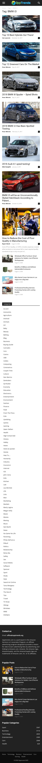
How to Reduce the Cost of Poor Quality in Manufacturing (18, 239)
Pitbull (5, 543)
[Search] (39, 3)
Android (6, 319)
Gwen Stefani (8, 429)
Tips (4, 595)
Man (5, 498)
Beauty (5, 332)
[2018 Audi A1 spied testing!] (21, 148)
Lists (5, 494)
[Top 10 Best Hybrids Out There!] (21, 23)
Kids (5, 478)
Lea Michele (7, 488)
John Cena (7, 475)
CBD (4, 358)
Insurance (7, 465)
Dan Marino (7, 377)
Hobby (5, 442)
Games (5, 423)
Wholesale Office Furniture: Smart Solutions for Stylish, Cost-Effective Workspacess (26, 258)
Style (5, 579)
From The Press (9, 413)
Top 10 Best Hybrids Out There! (17, 35)
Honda (5, 452)
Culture (6, 374)
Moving (6, 520)
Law (4, 485)
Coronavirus (7, 367)
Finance (6, 406)
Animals (6, 322)
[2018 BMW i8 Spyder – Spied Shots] (21, 82)
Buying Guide (8, 345)
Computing (7, 364)
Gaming (6, 426)
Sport (5, 572)
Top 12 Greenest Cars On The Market (20, 64)
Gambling (6, 419)
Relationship (7, 550)
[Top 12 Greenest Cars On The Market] (21, 52)
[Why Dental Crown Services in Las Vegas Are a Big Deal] (7, 280)
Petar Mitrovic (6, 67)
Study (5, 576)
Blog (5, 338)
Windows (6, 608)
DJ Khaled (6, 384)
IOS (4, 472)
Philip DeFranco (9, 540)
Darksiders (7, 380)
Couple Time (7, 371)
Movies (6, 517)
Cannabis (6, 348)
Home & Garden (9, 449)
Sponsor (6, 569)
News (5, 530)
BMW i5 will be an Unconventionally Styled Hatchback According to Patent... (20, 198)
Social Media (8, 563)
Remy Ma (6, 553)
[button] (3, 3)
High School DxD (9, 436)
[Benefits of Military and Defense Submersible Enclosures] (7, 269)
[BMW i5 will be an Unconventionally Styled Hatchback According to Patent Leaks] (21, 182)
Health (5, 432)
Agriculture (7, 315)
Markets (6, 504)
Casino (5, 354)
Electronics (7, 393)
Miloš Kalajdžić (6, 167)
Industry (6, 462)
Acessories (7, 312)
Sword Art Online (9, 582)
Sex (4, 559)
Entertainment (8, 397)
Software (6, 566)
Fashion (6, 403)
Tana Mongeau (8, 585)
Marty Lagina (8, 507)
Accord (5, 309)
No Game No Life (9, 533)
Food (5, 410)
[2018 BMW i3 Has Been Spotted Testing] (21, 112)
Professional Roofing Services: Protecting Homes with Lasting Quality (25, 290)
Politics (6, 546)
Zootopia (6, 615)
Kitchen (6, 481)
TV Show (6, 602)
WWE (5, 612)
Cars (5, 351)
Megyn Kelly (7, 511)
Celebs (5, 361)
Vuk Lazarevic (6, 38)
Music (5, 524)
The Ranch (7, 592)
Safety (5, 556)
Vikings (6, 605)
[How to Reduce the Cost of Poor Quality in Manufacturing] (21, 221)
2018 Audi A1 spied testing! (16, 164)
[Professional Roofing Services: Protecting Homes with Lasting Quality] (7, 290)
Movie (5, 514)
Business (6, 341)
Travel (5, 599)
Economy (6, 387)
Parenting (6, 537)
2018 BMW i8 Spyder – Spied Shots (20, 94)
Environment (8, 400)
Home (4, 8)
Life (4, 491)
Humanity (6, 459)
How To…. (6, 455)
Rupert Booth (6, 244)
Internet (6, 468)
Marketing (7, 501)
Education (7, 390)
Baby (5, 328)
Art (4, 325)
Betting (6, 335)
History (6, 439)
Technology (7, 589)
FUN (4, 416)
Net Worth (7, 527)
